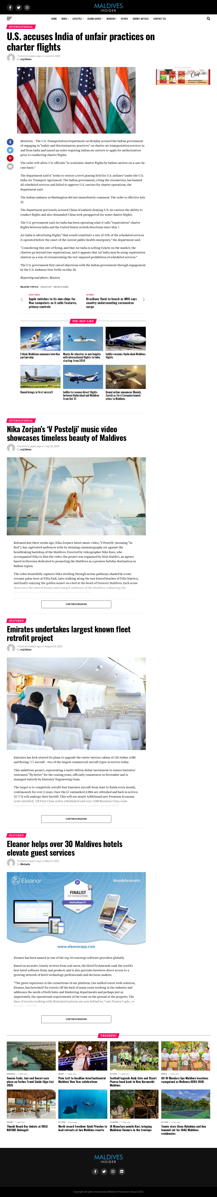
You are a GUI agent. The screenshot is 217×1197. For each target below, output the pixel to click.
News (64, 18)
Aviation (47, 287)
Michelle (25, 864)
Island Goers (94, 18)
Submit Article (141, 18)
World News (62, 287)
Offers (124, 18)
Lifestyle (77, 18)
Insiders (110, 18)
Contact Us (159, 18)
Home (54, 18)
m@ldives (26, 59)
